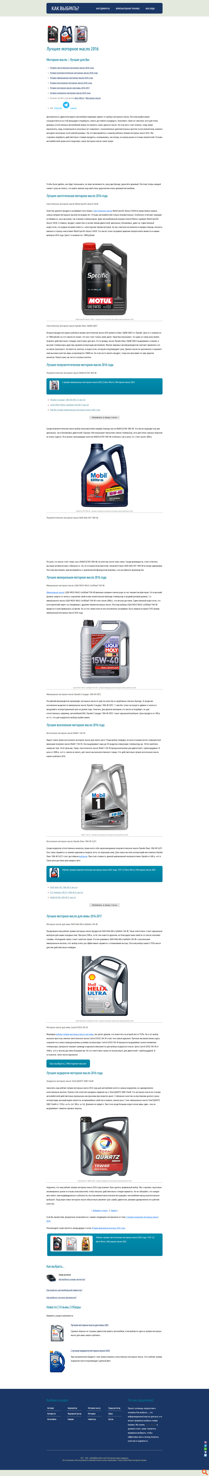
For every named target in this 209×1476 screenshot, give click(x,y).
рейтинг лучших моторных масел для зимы (75, 1034)
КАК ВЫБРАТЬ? (65, 8)
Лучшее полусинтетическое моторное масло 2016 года (74, 73)
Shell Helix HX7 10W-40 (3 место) (64, 887)
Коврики (71, 1419)
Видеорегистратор (74, 1413)
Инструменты (103, 8)
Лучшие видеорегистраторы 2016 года (108, 1228)
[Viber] (205, 1442)
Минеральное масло (55, 592)
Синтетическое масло (102, 211)
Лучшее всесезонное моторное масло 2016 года (71, 83)
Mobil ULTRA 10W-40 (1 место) (63, 897)
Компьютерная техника (127, 8)
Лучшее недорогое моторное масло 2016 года (70, 93)
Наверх (113, 1210)
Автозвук (50, 1408)
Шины (110, 1413)
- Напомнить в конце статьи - (104, 417)
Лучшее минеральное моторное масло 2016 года (71, 78)
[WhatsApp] (205, 1449)
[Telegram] (205, 1446)
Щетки (110, 1419)
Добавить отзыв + (101, 1210)
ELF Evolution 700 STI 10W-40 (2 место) (66, 892)
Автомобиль (51, 1419)
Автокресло (51, 1413)
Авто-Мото (79, 98)
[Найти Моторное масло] (205, 1472)
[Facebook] (205, 1452)
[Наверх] (205, 1458)
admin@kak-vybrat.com (98, 1458)
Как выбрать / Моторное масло (68, 1063)
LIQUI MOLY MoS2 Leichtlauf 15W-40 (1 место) (69, 405)
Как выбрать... (142, 1412)
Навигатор (92, 1419)
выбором (83, 856)
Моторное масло (93, 98)
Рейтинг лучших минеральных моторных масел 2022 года (75, 410)
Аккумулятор (72, 1408)
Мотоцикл (91, 1413)
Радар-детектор (114, 1408)
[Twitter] (205, 1455)
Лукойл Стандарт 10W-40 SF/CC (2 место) (67, 400)
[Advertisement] (104, 163)
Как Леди (150, 8)
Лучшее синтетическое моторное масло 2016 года (72, 68)
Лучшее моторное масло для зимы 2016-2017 (70, 88)
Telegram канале (65, 108)
